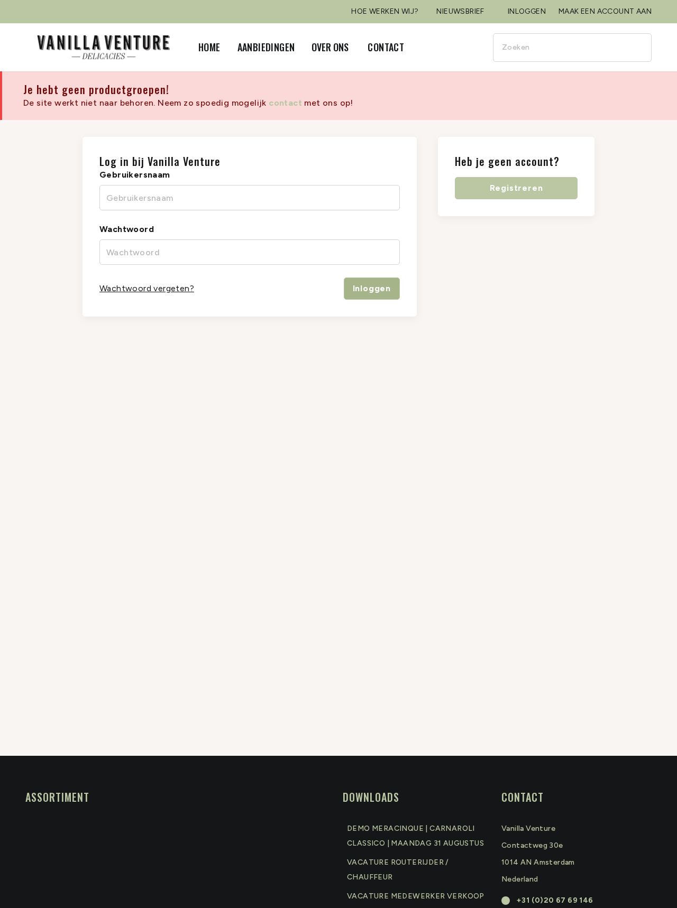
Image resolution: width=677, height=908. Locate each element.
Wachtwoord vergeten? (146, 288)
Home (209, 47)
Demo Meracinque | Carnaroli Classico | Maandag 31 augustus (415, 836)
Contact (386, 47)
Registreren (516, 188)
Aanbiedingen (266, 47)
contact (285, 103)
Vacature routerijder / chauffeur (398, 870)
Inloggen (372, 288)
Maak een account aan (605, 11)
